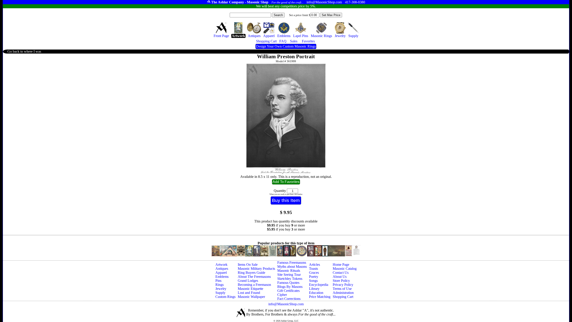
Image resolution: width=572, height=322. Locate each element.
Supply (220, 293)
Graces (314, 272)
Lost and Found (249, 293)
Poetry (313, 276)
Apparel (221, 272)
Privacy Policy (343, 285)
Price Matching (319, 297)
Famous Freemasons (291, 262)
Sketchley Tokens (289, 278)
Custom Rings (225, 297)
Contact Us (341, 272)
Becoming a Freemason (254, 285)
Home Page (341, 264)
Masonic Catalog (345, 268)
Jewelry (220, 289)
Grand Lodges (248, 281)
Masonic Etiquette (250, 289)
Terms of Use (342, 289)
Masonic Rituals (288, 270)
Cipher (282, 295)
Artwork (221, 264)
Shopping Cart (343, 297)
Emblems (222, 276)
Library (314, 289)
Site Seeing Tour (289, 274)
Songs (313, 281)
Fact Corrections (289, 299)
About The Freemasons (254, 276)
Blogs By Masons (290, 287)
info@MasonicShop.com (286, 304)
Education (316, 293)
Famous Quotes (288, 283)
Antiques (221, 268)
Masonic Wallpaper (251, 297)
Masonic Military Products (256, 268)
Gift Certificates (288, 291)
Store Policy (341, 281)
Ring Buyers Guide (251, 272)
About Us (340, 276)
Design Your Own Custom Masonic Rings (286, 46)
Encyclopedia (318, 285)
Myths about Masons (292, 266)
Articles (314, 264)
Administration (343, 293)
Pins (218, 281)
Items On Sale (248, 264)
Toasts (313, 268)
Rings (219, 285)
